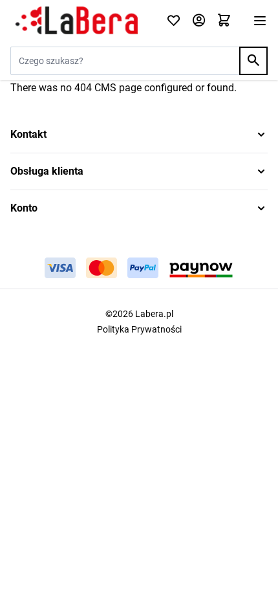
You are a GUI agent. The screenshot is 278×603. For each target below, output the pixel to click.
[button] (139, 134)
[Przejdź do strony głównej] (80, 20)
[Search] (253, 61)
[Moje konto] (198, 21)
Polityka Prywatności (139, 329)
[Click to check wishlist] (173, 21)
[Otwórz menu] (260, 20)
